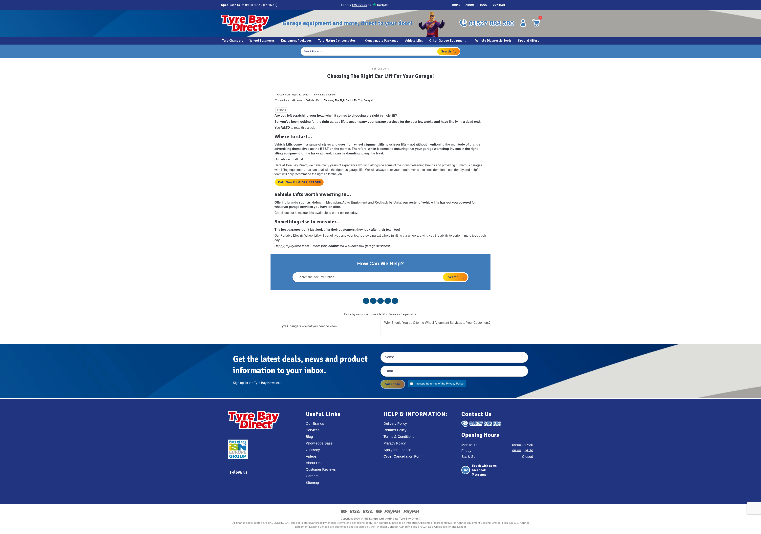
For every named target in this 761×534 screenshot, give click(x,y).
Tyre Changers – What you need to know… (309, 326)
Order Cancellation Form (403, 456)
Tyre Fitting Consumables (337, 41)
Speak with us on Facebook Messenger (484, 470)
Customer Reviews (321, 469)
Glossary (313, 450)
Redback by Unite (388, 202)
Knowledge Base (319, 443)
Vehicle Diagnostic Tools (493, 41)
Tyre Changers (232, 41)
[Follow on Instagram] (518, 5)
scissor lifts (397, 144)
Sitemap (312, 483)
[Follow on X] (523, 5)
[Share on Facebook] (366, 301)
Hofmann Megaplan (326, 202)
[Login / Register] (523, 23)
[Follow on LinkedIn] (529, 5)
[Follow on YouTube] (534, 5)
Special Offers (528, 41)
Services (312, 430)
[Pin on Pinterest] (387, 301)
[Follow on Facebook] (512, 5)
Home (456, 5)
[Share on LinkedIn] (395, 301)
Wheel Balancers (262, 41)
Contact (499, 5)
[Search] (448, 51)
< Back (281, 110)
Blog (483, 5)
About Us (313, 463)
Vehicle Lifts (414, 41)
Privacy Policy (454, 383)
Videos (311, 456)
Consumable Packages (381, 41)
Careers (312, 476)
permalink (410, 314)
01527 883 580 (491, 23)
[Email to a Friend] (380, 301)
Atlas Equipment (354, 202)
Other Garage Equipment (447, 41)
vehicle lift (387, 115)
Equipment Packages (296, 41)
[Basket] (536, 51)
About (470, 5)
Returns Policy (394, 430)
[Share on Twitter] (373, 301)
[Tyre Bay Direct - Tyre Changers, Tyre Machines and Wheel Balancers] (248, 23)
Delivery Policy (395, 423)
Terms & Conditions (398, 437)
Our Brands (315, 423)
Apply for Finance (397, 450)
